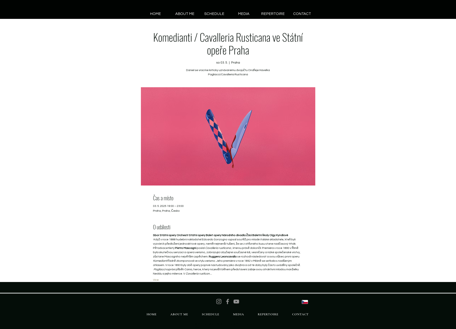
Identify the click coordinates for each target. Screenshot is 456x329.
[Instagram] (218, 301)
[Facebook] (227, 301)
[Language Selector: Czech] (307, 302)
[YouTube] (236, 301)
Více (156, 279)
